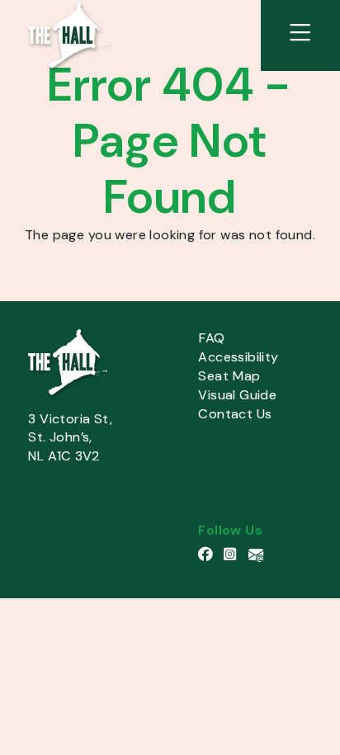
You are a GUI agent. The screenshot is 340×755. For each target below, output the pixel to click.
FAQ (211, 338)
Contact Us (235, 413)
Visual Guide (237, 394)
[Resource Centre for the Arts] (67, 34)
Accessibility (238, 357)
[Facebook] (211, 555)
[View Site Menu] (300, 35)
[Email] (258, 555)
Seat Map (229, 376)
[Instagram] (236, 555)
